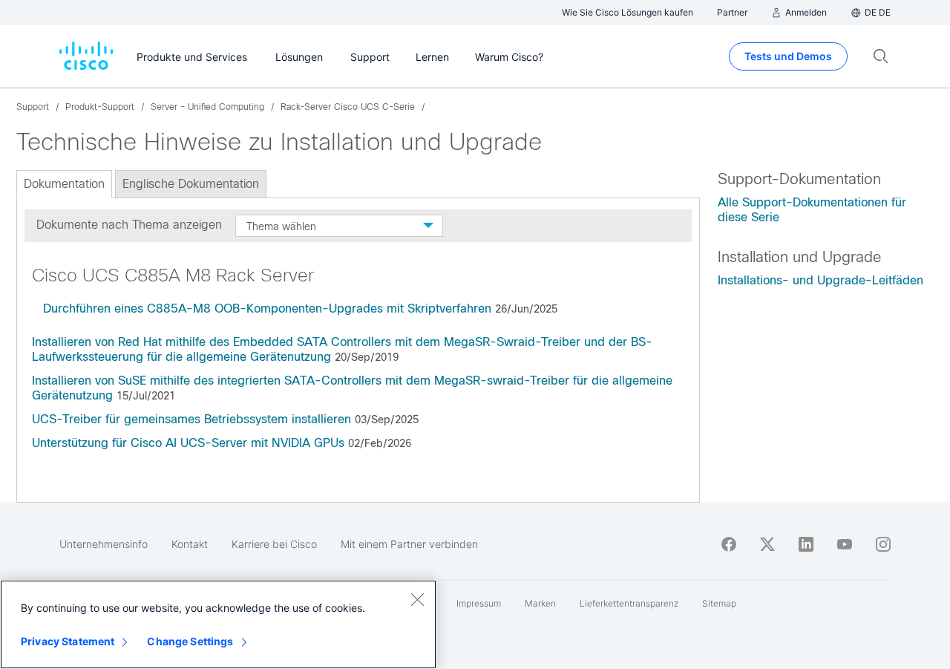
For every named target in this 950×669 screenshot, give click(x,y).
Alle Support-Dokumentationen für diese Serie (812, 209)
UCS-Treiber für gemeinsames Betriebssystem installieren (191, 419)
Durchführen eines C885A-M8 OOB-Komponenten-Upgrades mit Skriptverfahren (267, 308)
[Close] (417, 599)
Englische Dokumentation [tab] (190, 183)
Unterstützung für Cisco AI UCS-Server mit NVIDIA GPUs (188, 443)
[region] (218, 624)
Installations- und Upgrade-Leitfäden (820, 280)
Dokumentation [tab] (64, 183)
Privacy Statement (67, 641)
